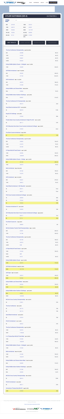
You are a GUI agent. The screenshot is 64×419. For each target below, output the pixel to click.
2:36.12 (30, 24)
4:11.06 (21, 233)
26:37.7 (21, 215)
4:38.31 (30, 27)
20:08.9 (21, 224)
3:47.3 (21, 256)
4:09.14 (21, 275)
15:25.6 (12, 32)
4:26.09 (21, 67)
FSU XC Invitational (11, 321)
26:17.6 (21, 308)
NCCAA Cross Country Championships (15, 299)
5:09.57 (21, 97)
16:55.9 (21, 209)
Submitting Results (32, 400)
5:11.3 (12, 35)
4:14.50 (21, 354)
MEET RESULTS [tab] (11, 42)
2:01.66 (21, 171)
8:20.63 (21, 60)
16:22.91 (22, 356)
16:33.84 (22, 296)
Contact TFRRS (39, 400)
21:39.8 (30, 35)
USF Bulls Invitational (11, 70)
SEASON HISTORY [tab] (39, 42)
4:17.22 (21, 76)
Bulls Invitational (10, 168)
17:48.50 (22, 332)
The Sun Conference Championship (15, 50)
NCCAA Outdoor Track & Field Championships (17, 228)
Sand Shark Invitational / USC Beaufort (15, 186)
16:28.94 (22, 341)
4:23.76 (21, 330)
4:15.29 (21, 339)
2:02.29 (21, 73)
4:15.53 (21, 348)
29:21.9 (21, 103)
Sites (27, 400)
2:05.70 (21, 82)
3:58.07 (21, 58)
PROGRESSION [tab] (52, 42)
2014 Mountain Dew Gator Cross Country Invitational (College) (21, 212)
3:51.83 (21, 146)
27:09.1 (21, 302)
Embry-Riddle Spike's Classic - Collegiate (16, 64)
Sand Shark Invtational (12, 314)
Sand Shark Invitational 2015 (13, 107)
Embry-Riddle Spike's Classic (13, 260)
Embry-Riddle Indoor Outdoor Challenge (16, 366)
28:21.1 (21, 384)
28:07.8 (21, 110)
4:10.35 (21, 251)
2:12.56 (21, 369)
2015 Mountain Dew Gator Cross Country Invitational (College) (21, 126)
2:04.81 (21, 230)
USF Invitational (10, 79)
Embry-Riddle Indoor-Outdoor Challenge (16, 94)
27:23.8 (21, 116)
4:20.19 (21, 242)
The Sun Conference (11, 305)
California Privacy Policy (14, 400)
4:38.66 (21, 91)
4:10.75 (21, 173)
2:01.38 (12, 24)
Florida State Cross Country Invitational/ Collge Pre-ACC (20, 120)
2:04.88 (21, 52)
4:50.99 (21, 363)
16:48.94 (22, 155)
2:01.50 (21, 239)
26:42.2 (21, 323)
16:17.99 (30, 30)
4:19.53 (21, 55)
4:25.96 (21, 153)
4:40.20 (21, 372)
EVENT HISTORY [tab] (25, 42)
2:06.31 (21, 179)
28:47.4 (21, 378)
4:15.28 (21, 85)
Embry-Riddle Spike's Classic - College (15, 159)
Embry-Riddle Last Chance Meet (14, 88)
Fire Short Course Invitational (13, 132)
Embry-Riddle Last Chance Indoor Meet (16, 360)
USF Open (8, 272)
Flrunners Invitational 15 (12, 206)
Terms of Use (22, 400)
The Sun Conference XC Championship (15, 101)
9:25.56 (12, 30)
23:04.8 (21, 197)
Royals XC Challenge (11, 113)
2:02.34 (21, 284)
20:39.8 (30, 32)
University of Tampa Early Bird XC (14, 388)
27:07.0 (21, 317)
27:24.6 (21, 200)
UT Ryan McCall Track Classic (13, 150)
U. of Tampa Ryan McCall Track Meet (15, 336)
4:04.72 (12, 27)
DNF (21, 254)
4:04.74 (21, 164)
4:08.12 (21, 182)
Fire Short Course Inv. (11, 221)
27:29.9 (21, 129)
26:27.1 (21, 188)
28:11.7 (21, 122)
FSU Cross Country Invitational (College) (16, 195)
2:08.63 (21, 141)
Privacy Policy (6, 400)
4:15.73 (21, 144)
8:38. (21, 245)
